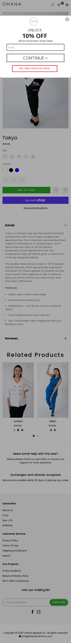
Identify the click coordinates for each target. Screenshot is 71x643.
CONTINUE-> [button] (35, 57)
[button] (67, 19)
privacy (35, 90)
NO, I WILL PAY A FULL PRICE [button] (35, 68)
